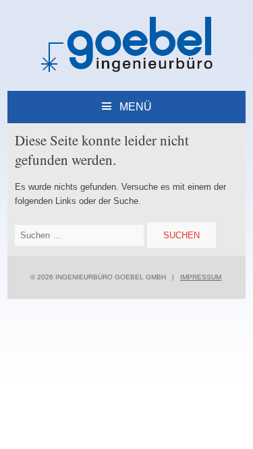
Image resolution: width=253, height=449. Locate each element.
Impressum (200, 277)
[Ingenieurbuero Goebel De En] (126, 70)
